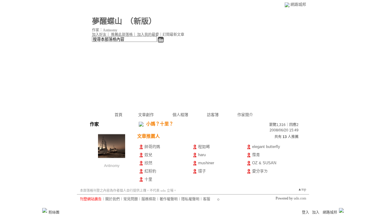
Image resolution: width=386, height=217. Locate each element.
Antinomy (111, 166)
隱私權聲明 (190, 199)
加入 (315, 212)
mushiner (206, 163)
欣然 (148, 163)
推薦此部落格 (122, 35)
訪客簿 (213, 114)
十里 (148, 179)
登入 (305, 212)
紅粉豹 (150, 171)
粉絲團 (54, 212)
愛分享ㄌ (260, 171)
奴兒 (148, 155)
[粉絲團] (44, 210)
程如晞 (204, 146)
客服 (206, 199)
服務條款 (148, 199)
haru (202, 155)
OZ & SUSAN (264, 163)
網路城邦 (298, 4)
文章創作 (146, 114)
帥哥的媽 (152, 146)
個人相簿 (180, 114)
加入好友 (99, 35)
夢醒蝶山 (107, 21)
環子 (202, 171)
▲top (302, 189)
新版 (141, 21)
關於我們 (112, 199)
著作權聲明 (169, 199)
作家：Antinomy (104, 30)
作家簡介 (245, 114)
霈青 (256, 155)
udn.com (300, 198)
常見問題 (130, 199)
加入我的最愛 (148, 35)
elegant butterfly (266, 146)
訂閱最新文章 (173, 35)
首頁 (118, 114)
